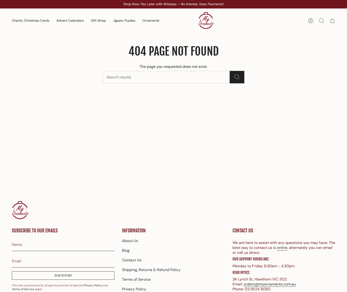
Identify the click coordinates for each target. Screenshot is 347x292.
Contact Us (131, 260)
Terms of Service (23, 289)
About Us (130, 240)
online (282, 247)
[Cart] (332, 21)
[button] (151, 20)
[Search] (237, 77)
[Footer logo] (20, 210)
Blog (126, 250)
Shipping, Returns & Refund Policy (151, 269)
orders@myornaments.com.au (270, 284)
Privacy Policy (92, 285)
